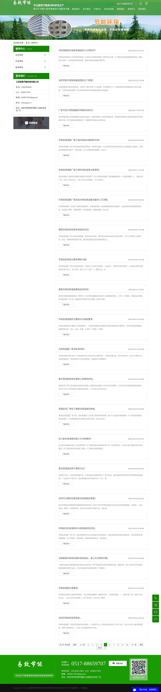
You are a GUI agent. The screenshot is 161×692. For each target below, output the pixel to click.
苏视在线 (84, 688)
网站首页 (76, 9)
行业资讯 (19, 61)
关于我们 (86, 9)
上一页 (82, 645)
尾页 (141, 645)
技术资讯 (19, 67)
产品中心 (97, 9)
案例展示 (121, 9)
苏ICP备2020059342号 (62, 688)
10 (127, 645)
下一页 (133, 645)
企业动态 (19, 55)
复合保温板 (109, 9)
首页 (74, 645)
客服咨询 (119, 663)
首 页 (28, 43)
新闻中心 (131, 9)
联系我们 (142, 9)
